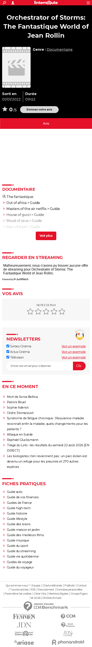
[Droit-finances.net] (68, 625)
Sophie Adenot (18, 407)
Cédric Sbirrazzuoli (20, 413)
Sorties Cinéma (20, 346)
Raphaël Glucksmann (23, 440)
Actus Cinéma (19, 352)
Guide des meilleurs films (25, 535)
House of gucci (18, 215)
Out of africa (16, 203)
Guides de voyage (19, 562)
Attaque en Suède (20, 434)
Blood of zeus (17, 221)
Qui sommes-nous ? (18, 585)
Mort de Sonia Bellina (22, 397)
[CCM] (68, 616)
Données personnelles (69, 589)
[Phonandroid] (68, 642)
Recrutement (46, 589)
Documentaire (60, 50)
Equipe (36, 585)
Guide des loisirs (19, 524)
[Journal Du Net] (24, 625)
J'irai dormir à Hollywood (26, 233)
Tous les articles (19, 589)
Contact (82, 585)
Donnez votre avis (39, 109)
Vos (46, 123)
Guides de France (19, 503)
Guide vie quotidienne (23, 556)
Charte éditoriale (52, 585)
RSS (33, 589)
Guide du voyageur (20, 567)
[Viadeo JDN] (68, 633)
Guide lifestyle (17, 519)
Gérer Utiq (40, 593)
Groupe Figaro (79, 593)
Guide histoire (17, 513)
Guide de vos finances (23, 497)
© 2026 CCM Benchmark (46, 597)
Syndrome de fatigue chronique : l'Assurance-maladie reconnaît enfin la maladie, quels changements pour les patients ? (47, 423)
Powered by (7, 279)
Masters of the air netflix (26, 209)
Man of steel (16, 227)
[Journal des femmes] (24, 616)
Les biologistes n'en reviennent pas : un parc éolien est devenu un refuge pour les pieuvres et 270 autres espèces (47, 461)
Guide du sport (17, 546)
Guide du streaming (21, 551)
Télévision (16, 357)
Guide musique (18, 540)
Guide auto (14, 492)
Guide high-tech (19, 508)
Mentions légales (58, 593)
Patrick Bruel (16, 402)
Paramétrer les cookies (18, 593)
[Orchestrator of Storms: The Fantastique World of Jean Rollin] (16, 67)
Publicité (69, 585)
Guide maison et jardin (23, 530)
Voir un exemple (74, 346)
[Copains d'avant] (24, 633)
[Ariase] (24, 642)
